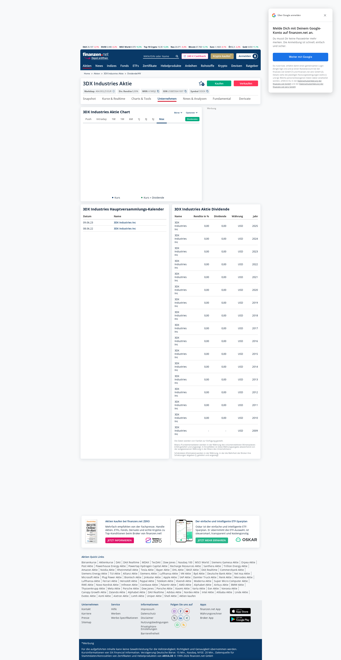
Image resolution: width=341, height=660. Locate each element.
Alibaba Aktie (224, 592)
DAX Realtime (131, 562)
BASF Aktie (192, 569)
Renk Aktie (225, 577)
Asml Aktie (104, 596)
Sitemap (86, 622)
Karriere (86, 613)
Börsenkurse (89, 562)
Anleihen (191, 66)
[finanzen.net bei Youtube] (187, 611)
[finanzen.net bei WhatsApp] (177, 625)
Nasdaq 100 (185, 562)
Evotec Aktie (89, 596)
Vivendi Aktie (183, 581)
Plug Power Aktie (112, 577)
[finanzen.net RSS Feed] (183, 625)
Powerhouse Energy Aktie (111, 566)
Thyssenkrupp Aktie (93, 588)
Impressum (147, 609)
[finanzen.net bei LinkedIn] (180, 618)
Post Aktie (87, 566)
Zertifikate (150, 66)
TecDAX (156, 562)
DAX (85, 47)
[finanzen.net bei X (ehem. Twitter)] (174, 618)
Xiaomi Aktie (182, 588)
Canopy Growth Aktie (94, 592)
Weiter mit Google (300, 56)
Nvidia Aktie (107, 569)
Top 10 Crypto (150, 47)
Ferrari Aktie (110, 581)
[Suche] (177, 56)
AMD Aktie (185, 584)
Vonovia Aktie (229, 588)
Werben (116, 613)
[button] (195, 56)
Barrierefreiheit (150, 633)
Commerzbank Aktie (232, 569)
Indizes (112, 66)
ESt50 (103, 47)
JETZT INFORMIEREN (120, 540)
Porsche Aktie (131, 588)
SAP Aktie (185, 577)
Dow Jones (169, 562)
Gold (245, 47)
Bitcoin (192, 47)
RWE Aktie (87, 584)
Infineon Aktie (129, 584)
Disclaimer (147, 618)
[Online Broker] (96, 58)
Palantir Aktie (168, 584)
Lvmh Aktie (137, 596)
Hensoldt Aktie (128, 581)
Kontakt (86, 609)
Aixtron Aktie (121, 596)
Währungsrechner (211, 613)
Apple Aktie (170, 577)
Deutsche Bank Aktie (219, 573)
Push (88, 119)
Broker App (206, 618)
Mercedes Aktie (243, 577)
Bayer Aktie (163, 569)
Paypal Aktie (147, 581)
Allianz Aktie (130, 573)
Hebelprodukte (171, 66)
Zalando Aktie (117, 592)
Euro (212, 47)
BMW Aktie (237, 584)
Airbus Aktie (221, 584)
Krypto (222, 66)
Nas (172, 47)
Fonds (124, 66)
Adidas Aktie (174, 592)
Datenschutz (148, 613)
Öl (230, 47)
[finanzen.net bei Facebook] (180, 611)
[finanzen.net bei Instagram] (174, 611)
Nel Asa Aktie (242, 573)
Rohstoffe (207, 66)
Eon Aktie (213, 588)
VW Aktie (186, 573)
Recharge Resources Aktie (185, 566)
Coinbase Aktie (149, 584)
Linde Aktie (241, 592)
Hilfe (114, 609)
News (99, 66)
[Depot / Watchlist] (201, 83)
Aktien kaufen (187, 596)
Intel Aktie (208, 592)
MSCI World (125, 47)
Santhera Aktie (212, 566)
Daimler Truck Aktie (204, 577)
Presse (85, 618)
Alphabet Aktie (202, 584)
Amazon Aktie (90, 569)
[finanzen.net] (96, 54)
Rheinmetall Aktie (127, 569)
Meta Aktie (114, 588)
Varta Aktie (198, 588)
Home (87, 73)
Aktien (87, 66)
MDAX (145, 562)
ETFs (136, 66)
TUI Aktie (115, 573)
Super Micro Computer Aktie (231, 581)
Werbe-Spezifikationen (124, 618)
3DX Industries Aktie (114, 73)
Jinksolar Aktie (152, 577)
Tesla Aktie (147, 569)
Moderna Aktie (202, 581)
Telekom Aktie (165, 581)
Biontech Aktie (132, 577)
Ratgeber (252, 66)
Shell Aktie (170, 596)
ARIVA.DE (167, 656)
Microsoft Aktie (90, 577)
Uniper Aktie (154, 596)
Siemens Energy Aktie (94, 573)
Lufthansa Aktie (168, 573)
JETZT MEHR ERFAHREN (212, 540)
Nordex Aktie (191, 592)
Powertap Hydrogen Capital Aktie (147, 566)
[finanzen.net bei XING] (187, 618)
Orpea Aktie (248, 562)
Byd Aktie (199, 573)
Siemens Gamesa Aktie (225, 562)
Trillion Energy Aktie (235, 566)
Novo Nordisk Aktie (107, 584)
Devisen (236, 66)
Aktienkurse (106, 562)
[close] (325, 15)
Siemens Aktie (148, 573)
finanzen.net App (210, 609)
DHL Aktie (178, 569)
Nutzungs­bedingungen (154, 622)
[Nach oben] (253, 656)
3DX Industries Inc (125, 222)
